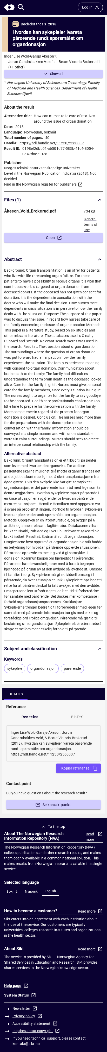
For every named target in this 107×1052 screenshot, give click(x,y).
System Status (16, 995)
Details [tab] (16, 694)
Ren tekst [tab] (30, 717)
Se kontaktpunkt (57, 805)
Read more (90, 837)
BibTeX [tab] (77, 717)
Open (50, 238)
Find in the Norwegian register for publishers (40, 184)
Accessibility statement (31, 1023)
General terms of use (90, 223)
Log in (87, 7)
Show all (56, 74)
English (50, 891)
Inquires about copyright (32, 1031)
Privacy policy (23, 1016)
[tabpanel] (53, 743)
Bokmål (12, 891)
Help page (12, 986)
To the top (56, 826)
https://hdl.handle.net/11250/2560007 (51, 143)
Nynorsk (31, 891)
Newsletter (21, 1008)
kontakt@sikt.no (26, 1044)
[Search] (21, 7)
